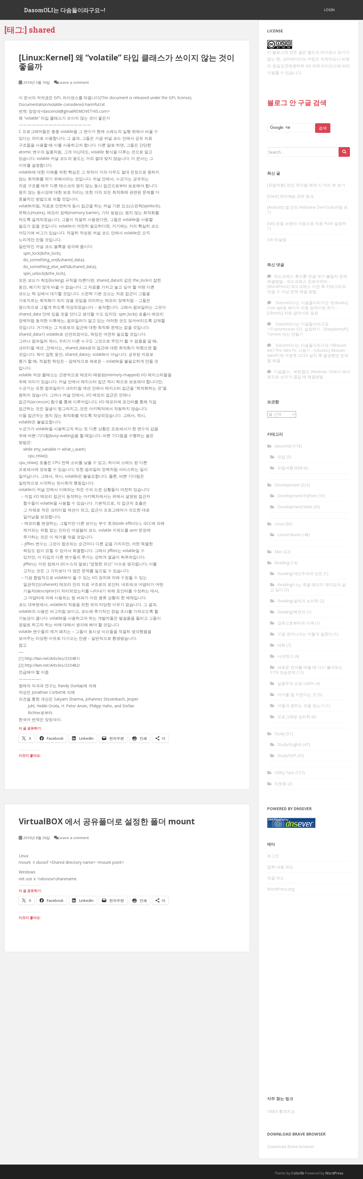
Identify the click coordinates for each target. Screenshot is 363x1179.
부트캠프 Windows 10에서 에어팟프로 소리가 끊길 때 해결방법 (308, 374)
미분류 (280, 783)
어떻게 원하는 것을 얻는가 (300, 705)
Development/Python (297, 495)
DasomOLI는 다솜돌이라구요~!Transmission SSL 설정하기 (298, 326)
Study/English (289, 744)
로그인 (273, 855)
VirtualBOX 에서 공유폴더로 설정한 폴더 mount (107, 821)
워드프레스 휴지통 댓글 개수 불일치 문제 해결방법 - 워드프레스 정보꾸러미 (307, 278)
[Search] (344, 152)
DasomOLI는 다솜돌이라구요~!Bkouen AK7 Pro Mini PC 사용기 (306, 347)
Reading (282, 562)
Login (329, 9)
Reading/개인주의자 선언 (299, 573)
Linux (279, 523)
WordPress (334, 1173)
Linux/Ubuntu (289, 534)
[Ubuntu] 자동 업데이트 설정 (292, 312)
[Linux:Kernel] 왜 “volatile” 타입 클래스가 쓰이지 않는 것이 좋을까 (127, 62)
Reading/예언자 (291, 611)
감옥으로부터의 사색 (295, 623)
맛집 (281, 456)
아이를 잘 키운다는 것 (296, 694)
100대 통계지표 (281, 1111)
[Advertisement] (308, 997)
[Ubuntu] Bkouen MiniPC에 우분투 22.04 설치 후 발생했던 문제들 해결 (307, 355)
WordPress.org (280, 889)
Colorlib (297, 1173)
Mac (278, 551)
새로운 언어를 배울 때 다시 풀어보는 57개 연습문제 (306, 669)
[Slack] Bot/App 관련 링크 (290, 196)
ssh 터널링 (276, 239)
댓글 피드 (275, 878)
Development (287, 485)
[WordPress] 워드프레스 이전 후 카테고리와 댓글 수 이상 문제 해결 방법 (306, 289)
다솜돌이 (282, 371)
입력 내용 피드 (280, 866)
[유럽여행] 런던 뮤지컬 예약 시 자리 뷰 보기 (306, 185)
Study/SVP (286, 755)
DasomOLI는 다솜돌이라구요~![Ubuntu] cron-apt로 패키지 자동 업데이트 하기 (307, 305)
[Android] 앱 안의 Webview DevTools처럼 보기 (307, 209)
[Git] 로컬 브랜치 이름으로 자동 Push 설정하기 (306, 226)
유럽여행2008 (289, 468)
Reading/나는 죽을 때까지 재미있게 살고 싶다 (308, 587)
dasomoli (283, 446)
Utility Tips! (284, 772)
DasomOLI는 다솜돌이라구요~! (64, 10)
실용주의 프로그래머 (295, 683)
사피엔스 (285, 656)
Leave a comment (73, 82)
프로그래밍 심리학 (293, 716)
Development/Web (294, 506)
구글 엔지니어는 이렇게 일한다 (304, 634)
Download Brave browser (290, 1146)
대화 (281, 645)
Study (280, 733)
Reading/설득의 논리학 (297, 600)
